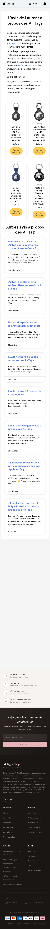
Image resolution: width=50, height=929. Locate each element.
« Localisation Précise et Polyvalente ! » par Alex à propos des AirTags (23, 506)
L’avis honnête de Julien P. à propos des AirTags (24, 358)
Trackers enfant (9, 837)
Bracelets (7, 823)
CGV (19, 923)
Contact (31, 866)
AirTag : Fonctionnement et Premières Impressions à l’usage (25, 285)
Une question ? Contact (12, 884)
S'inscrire (25, 745)
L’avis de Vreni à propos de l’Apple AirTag (24, 392)
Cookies (27, 923)
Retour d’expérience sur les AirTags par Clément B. (24, 324)
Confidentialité (10, 923)
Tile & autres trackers (36, 832)
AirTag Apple (33, 813)
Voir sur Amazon (16, 151)
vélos (20, 65)
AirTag (10, 3)
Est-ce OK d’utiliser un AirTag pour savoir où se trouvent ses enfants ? (23, 245)
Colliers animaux (34, 827)
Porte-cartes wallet (35, 818)
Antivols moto (8, 832)
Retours (31, 861)
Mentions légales (34, 870)
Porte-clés (7, 818)
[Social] (5, 799)
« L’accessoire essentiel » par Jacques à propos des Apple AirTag (24, 466)
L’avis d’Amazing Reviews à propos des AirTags (24, 427)
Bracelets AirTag (34, 823)
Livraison (31, 856)
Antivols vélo (8, 827)
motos (31, 65)
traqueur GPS (13, 43)
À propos (31, 851)
